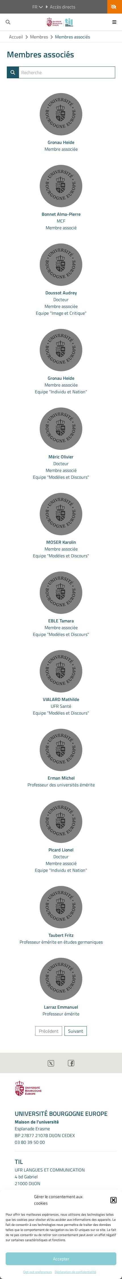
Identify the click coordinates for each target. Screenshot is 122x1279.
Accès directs (62, 6)
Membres (39, 36)
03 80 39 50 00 (30, 1142)
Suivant (75, 1031)
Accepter (61, 1259)
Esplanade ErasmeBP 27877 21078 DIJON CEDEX (45, 1132)
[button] (113, 1200)
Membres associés (72, 36)
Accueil (16, 36)
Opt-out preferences (37, 1271)
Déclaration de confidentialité (75, 1271)
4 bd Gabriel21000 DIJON (27, 1180)
